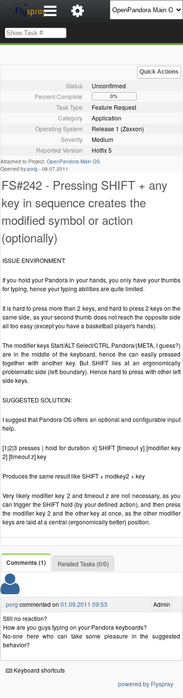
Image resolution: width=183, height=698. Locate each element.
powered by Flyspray (145, 683)
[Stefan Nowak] (10, 590)
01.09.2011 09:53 (84, 604)
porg (32, 168)
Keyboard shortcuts (38, 670)
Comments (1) (26, 562)
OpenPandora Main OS (73, 161)
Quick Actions (159, 71)
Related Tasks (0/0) (83, 563)
